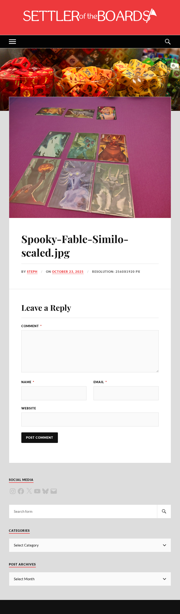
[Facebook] (21, 491)
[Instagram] (12, 491)
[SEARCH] (164, 511)
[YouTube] (37, 491)
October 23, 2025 (68, 271)
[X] (29, 491)
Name (27, 382)
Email (100, 382)
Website (28, 408)
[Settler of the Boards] (90, 21)
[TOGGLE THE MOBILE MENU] (12, 41)
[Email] (53, 491)
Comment (31, 326)
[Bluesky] (45, 491)
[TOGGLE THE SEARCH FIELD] (167, 41)
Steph (32, 271)
